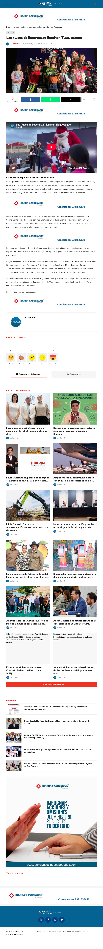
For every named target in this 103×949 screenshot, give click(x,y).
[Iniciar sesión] (95, 4)
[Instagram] (55, 920)
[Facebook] (48, 920)
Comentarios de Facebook (30, 374)
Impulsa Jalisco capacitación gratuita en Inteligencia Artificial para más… (73, 526)
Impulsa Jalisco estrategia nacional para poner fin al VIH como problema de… (26, 431)
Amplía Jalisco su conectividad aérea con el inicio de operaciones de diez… (73, 479)
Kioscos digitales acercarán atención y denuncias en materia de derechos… (74, 575)
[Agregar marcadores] (94, 99)
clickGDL (16, 931)
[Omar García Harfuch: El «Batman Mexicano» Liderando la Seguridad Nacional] (13, 723)
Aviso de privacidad (14, 934)
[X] (62, 920)
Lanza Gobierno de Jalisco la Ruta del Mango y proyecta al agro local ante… (27, 575)
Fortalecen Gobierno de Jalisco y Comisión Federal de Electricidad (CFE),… (24, 670)
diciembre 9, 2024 (30, 44)
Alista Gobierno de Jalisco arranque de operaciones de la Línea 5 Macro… (75, 622)
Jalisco (10, 32)
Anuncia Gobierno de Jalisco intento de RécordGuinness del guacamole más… (73, 670)
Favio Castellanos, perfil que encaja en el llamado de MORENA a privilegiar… (27, 479)
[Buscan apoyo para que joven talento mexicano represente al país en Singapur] (75, 409)
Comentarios (75, 374)
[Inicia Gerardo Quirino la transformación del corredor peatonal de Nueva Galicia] (28, 505)
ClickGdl (15, 43)
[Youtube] (41, 920)
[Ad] (51, 17)
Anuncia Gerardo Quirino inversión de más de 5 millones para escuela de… (27, 622)
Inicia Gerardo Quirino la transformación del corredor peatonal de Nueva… (27, 527)
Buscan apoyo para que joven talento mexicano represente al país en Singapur (74, 431)
